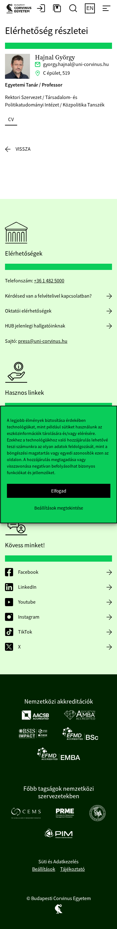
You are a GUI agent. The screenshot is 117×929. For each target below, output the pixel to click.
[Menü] (106, 9)
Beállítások (43, 869)
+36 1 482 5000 (49, 281)
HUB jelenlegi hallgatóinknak (35, 326)
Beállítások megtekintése (58, 508)
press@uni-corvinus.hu (42, 341)
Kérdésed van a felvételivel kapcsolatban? (48, 296)
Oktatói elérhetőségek (28, 311)
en (90, 8)
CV (11, 119)
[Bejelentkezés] (40, 9)
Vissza (23, 149)
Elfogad (58, 491)
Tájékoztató (72, 869)
